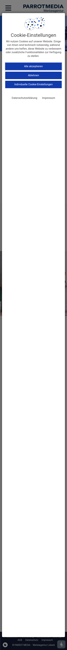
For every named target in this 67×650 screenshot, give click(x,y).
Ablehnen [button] (33, 75)
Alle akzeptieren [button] (33, 66)
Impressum (48, 98)
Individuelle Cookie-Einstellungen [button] (33, 84)
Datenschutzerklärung (24, 98)
